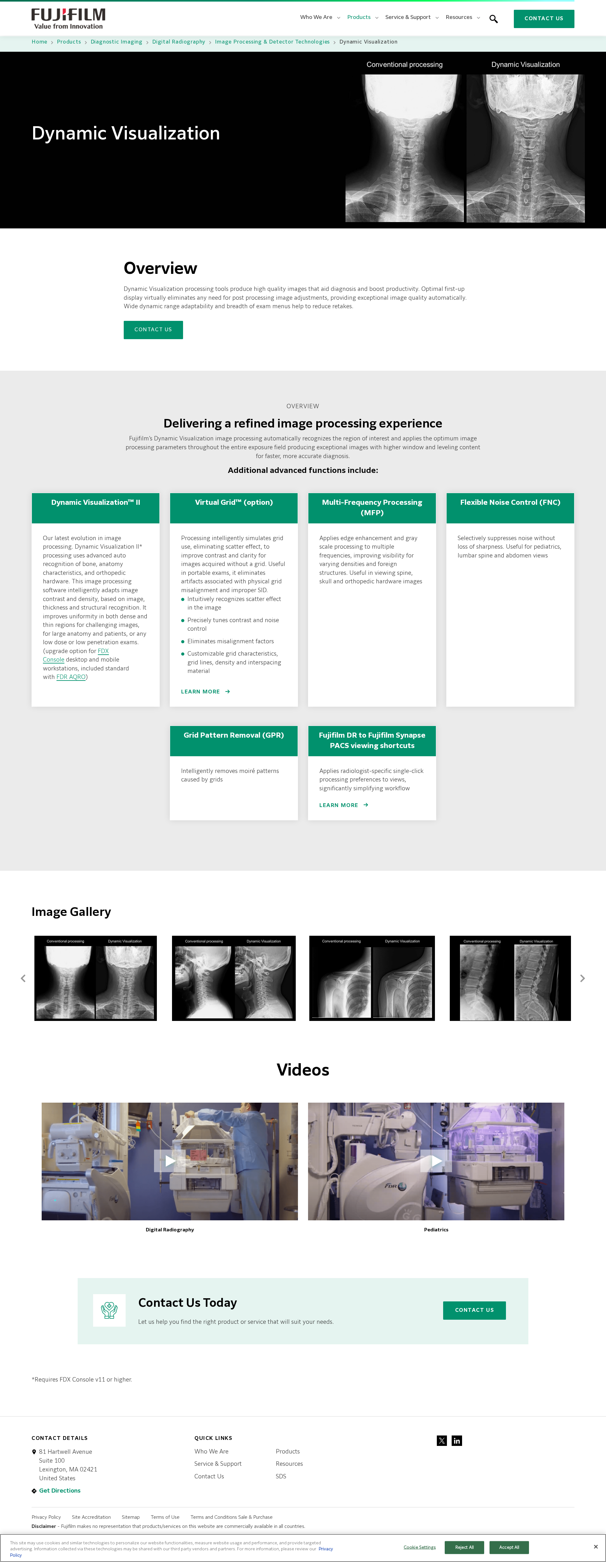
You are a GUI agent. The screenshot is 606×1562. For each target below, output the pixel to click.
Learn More (201, 692)
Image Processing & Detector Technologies (272, 42)
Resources (289, 1464)
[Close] (596, 1546)
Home (39, 42)
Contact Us (544, 18)
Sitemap (131, 1517)
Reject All (464, 1547)
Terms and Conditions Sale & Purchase (232, 1517)
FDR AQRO (71, 677)
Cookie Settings (420, 1547)
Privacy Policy (46, 1517)
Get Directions (59, 1491)
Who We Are (211, 1452)
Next (583, 977)
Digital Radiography (178, 42)
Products (69, 42)
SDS (281, 1477)
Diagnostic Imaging (117, 42)
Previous (23, 977)
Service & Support (218, 1464)
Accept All (509, 1547)
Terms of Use (165, 1517)
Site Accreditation (91, 1517)
